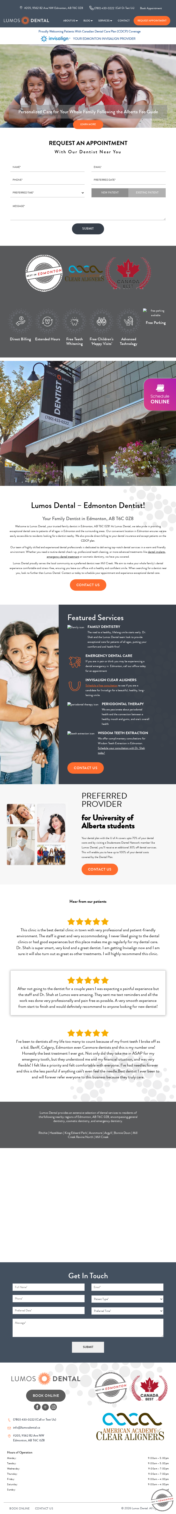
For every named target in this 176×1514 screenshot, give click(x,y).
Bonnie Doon (122, 1132)
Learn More (88, 124)
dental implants (156, 552)
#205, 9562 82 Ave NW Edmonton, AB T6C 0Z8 (53, 8)
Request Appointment (152, 20)
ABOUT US (69, 20)
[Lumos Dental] (26, 18)
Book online (19, 1509)
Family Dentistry (104, 627)
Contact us (44, 1509)
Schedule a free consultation (101, 685)
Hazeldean (56, 1132)
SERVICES (104, 20)
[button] (160, 394)
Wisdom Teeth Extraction (123, 733)
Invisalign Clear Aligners (111, 680)
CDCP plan (87, 541)
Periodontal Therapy (123, 704)
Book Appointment (151, 8)
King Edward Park (76, 1132)
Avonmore (95, 1132)
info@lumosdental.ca (26, 1427)
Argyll (108, 1132)
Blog (86, 20)
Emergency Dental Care (108, 656)
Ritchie (42, 1132)
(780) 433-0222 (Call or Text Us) (34, 1419)
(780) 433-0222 (114, 8)
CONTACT (123, 20)
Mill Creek (101, 1137)
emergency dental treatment (63, 557)
